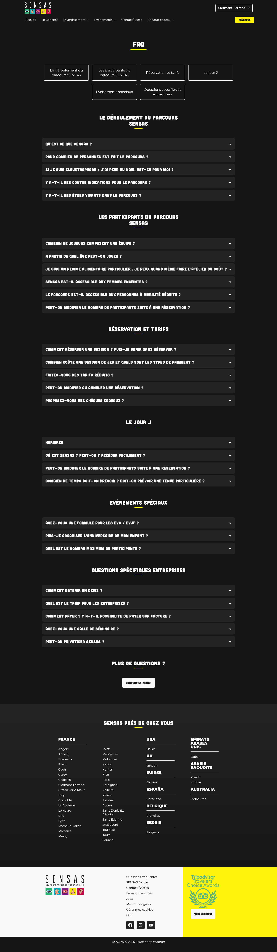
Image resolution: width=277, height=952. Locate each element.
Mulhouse (109, 759)
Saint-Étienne (112, 819)
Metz (106, 749)
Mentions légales (138, 904)
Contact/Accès (131, 19)
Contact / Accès (137, 888)
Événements (103, 20)
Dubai (195, 757)
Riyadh (196, 777)
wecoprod (157, 942)
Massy (62, 836)
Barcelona (154, 799)
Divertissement (74, 20)
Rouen (107, 805)
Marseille (64, 831)
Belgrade (153, 832)
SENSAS (113, 723)
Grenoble (65, 800)
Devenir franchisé (139, 893)
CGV (129, 915)
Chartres (64, 780)
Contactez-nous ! (138, 683)
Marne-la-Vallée (69, 826)
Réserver (244, 19)
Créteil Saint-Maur (71, 790)
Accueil (30, 19)
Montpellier (110, 754)
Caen (62, 769)
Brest (62, 764)
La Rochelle (66, 805)
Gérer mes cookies (139, 909)
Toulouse (109, 830)
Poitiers (107, 790)
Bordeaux (65, 759)
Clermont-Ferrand (232, 8)
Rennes (107, 800)
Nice (105, 774)
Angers (63, 749)
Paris (106, 780)
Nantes (107, 769)
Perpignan (110, 785)
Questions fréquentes (141, 877)
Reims (107, 795)
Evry (61, 795)
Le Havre (64, 810)
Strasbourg (110, 824)
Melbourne (198, 799)
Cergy (62, 774)
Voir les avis (203, 914)
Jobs (129, 899)
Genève (152, 782)
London (152, 765)
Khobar (196, 782)
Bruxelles (153, 816)
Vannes (107, 840)
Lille (61, 816)
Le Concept (50, 19)
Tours (106, 835)
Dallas (151, 749)
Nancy (107, 764)
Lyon (61, 821)
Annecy (63, 754)
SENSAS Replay (137, 882)
